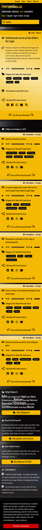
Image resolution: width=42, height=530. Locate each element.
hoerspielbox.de (12, 7)
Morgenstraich (11, 208)
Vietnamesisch (11, 260)
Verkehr (32, 404)
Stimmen (19, 403)
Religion (28, 256)
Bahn (9, 78)
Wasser (30, 407)
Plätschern (27, 307)
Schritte (36, 359)
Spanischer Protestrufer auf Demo (15, 139)
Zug (17, 82)
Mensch (4, 16)
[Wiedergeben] (2, 69)
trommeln (23, 208)
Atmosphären (6, 12)
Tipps (23, 1)
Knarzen (10, 400)
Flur (8, 359)
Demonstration (11, 153)
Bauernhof (7, 403)
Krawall (22, 153)
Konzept (17, 1)
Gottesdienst (11, 256)
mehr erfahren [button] (21, 520)
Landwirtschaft (16, 397)
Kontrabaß (14, 407)
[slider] (37, 69)
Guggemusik (26, 204)
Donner (9, 307)
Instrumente (28, 12)
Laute (22, 12)
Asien (28, 397)
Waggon (9, 82)
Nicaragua (31, 153)
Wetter (17, 311)
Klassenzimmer (25, 359)
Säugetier (10, 16)
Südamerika (29, 156)
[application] (21, 69)
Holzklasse (17, 78)
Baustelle (26, 400)
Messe (20, 256)
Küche (25, 407)
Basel (9, 204)
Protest (9, 156)
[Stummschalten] (32, 69)
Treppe (17, 363)
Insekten (20, 16)
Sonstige (26, 16)
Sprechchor (18, 156)
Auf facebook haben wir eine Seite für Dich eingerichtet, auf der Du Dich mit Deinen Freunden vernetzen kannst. (20, 490)
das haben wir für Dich (22, 462)
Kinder (15, 359)
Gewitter (18, 307)
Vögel (23, 396)
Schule (9, 363)
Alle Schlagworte (23, 412)
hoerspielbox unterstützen (22, 438)
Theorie (29, 1)
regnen (9, 311)
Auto (28, 404)
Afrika (20, 407)
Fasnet (16, 204)
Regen (36, 307)
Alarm (33, 397)
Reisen (26, 78)
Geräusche (15, 12)
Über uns (36, 1)
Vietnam (34, 78)
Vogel (15, 16)
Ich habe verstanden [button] (21, 526)
